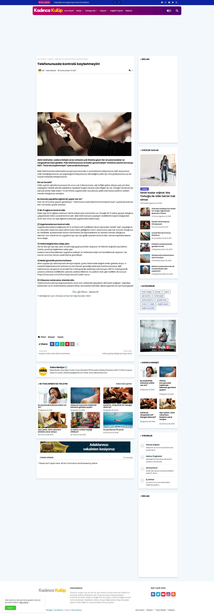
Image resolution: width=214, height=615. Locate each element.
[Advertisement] (107, 35)
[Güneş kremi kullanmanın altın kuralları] (145, 258)
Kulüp (78, 10)
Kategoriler (90, 10)
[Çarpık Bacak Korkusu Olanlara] (145, 236)
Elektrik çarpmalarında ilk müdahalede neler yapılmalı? (163, 268)
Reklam (129, 10)
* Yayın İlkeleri (160, 610)
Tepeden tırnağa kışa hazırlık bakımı (71, 2)
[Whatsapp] (62, 344)
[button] (115, 2)
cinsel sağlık (158, 296)
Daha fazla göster (124, 384)
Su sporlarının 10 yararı (113, 430)
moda (144, 304)
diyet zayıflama (147, 300)
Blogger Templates (54, 610)
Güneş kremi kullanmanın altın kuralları (163, 256)
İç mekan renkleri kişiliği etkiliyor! (81, 431)
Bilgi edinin (24, 602)
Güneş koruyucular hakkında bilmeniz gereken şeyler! (83, 406)
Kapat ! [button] (10, 608)
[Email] (72, 344)
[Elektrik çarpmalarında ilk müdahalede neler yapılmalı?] (145, 269)
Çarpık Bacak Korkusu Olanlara (161, 234)
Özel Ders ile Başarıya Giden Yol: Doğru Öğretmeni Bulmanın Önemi (164, 211)
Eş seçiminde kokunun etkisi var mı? (52, 406)
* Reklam (171, 610)
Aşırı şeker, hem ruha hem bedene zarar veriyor (49, 431)
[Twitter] (57, 344)
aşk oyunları (146, 296)
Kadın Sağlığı (147, 292)
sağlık (152, 304)
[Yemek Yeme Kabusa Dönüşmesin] (145, 225)
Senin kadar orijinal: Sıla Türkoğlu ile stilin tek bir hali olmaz (157, 196)
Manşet (51, 337)
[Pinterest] (67, 344)
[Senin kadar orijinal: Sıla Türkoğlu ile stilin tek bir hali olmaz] (158, 170)
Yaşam (103, 10)
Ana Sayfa (69, 10)
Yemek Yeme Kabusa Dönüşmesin (160, 223)
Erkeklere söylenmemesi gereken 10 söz (162, 245)
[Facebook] (52, 344)
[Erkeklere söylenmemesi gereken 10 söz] (145, 247)
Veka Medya (57, 367)
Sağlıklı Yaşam (116, 10)
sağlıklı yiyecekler (148, 308)
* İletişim (149, 610)
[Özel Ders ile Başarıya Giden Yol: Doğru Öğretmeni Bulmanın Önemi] (145, 212)
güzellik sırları (162, 300)
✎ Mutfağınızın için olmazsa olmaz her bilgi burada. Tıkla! (63, 296)
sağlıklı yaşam (163, 304)
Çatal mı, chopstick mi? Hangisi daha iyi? (117, 406)
